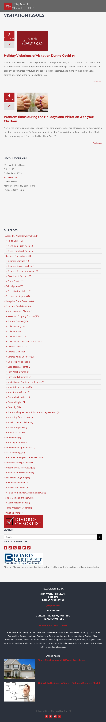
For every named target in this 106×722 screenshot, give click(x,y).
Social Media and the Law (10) (19, 498)
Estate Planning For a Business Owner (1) (27, 457)
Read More (97, 82)
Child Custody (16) (16, 326)
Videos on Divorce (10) (18, 432)
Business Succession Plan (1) (21, 266)
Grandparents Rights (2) (19, 367)
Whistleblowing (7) (14, 513)
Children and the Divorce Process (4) (25, 341)
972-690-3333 (10, 177)
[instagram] (15, 547)
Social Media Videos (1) (19, 503)
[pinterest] (29, 547)
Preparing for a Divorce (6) (20, 417)
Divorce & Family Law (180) (18, 306)
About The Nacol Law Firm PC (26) (21, 236)
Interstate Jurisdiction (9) (20, 387)
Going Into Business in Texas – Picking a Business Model (69, 683)
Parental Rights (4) (16, 402)
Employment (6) (13, 437)
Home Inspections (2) (18, 482)
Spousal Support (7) (17, 427)
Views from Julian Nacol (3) (20, 246)
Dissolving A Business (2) (20, 276)
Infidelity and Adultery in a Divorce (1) (26, 382)
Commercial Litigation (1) (17, 296)
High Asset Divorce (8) (18, 372)
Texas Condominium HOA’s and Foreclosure (62, 660)
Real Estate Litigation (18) (17, 477)
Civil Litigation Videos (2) (19, 291)
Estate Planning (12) (15, 452)
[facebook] (5, 547)
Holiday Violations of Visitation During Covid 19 (39, 56)
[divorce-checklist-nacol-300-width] (23, 516)
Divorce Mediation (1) (18, 352)
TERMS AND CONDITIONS (53, 625)
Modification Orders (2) (19, 392)
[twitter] (10, 547)
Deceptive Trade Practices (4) (19, 301)
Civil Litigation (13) (14, 286)
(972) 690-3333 (53, 605)
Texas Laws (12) (15, 241)
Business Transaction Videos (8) (23, 271)
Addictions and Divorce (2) (20, 311)
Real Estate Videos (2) (18, 487)
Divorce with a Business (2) (21, 357)
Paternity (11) (14, 407)
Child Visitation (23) (17, 336)
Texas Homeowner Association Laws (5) (27, 493)
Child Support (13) (16, 331)
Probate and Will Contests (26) (20, 468)
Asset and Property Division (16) (23, 316)
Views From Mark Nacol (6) (20, 251)
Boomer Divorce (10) (18, 321)
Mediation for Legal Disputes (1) (20, 462)
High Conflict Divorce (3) (19, 377)
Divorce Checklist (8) (17, 346)
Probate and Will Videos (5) (21, 472)
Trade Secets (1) (15, 281)
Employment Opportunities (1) (20, 447)
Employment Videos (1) (19, 442)
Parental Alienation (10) (19, 397)
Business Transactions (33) (18, 256)
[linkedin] (24, 547)
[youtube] (19, 547)
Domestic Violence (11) (19, 362)
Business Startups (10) (18, 261)
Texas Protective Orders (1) (18, 508)
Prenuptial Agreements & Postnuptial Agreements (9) (33, 412)
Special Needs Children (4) (20, 422)
